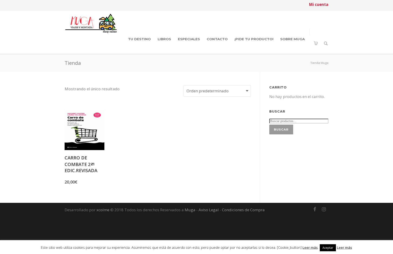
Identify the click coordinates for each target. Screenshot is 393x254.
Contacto (217, 39)
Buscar (281, 129)
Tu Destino (139, 39)
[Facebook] (314, 209)
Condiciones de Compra (243, 209)
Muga (190, 209)
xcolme (102, 209)
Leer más (310, 247)
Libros (164, 39)
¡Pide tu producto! (253, 39)
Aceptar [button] (327, 248)
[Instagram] (323, 209)
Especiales (189, 39)
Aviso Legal (209, 209)
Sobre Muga (292, 39)
